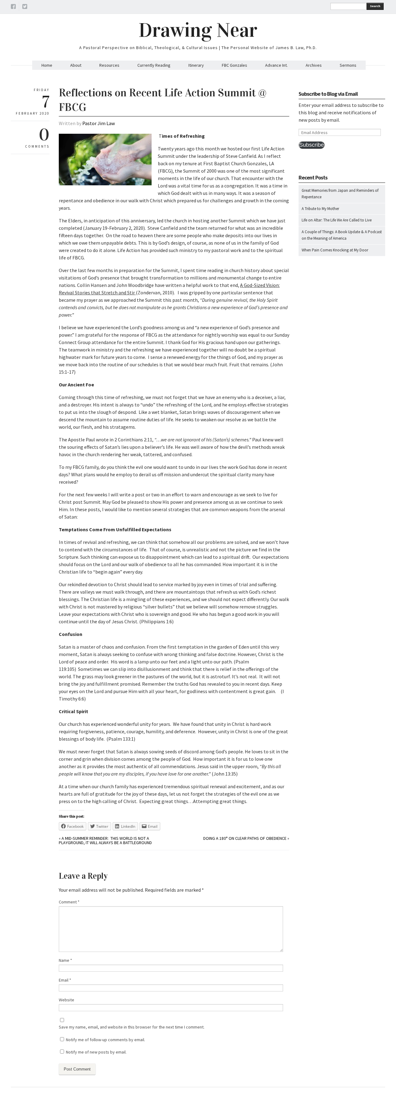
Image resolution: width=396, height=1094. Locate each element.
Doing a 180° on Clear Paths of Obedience (244, 838)
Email (65, 980)
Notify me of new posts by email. (96, 1052)
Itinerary (196, 65)
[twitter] (24, 7)
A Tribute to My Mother (320, 208)
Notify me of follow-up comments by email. (105, 1039)
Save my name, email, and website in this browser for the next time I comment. (131, 1027)
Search (375, 6)
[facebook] (13, 7)
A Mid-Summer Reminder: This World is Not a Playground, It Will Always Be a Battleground (105, 840)
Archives (314, 65)
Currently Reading (153, 65)
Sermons (348, 65)
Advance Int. (276, 65)
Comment (69, 902)
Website (66, 1000)
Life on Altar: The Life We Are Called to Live (337, 220)
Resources (109, 65)
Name (65, 960)
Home (46, 65)
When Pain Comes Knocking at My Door (335, 250)
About (75, 65)
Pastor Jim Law (98, 123)
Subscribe (311, 145)
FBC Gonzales (234, 65)
